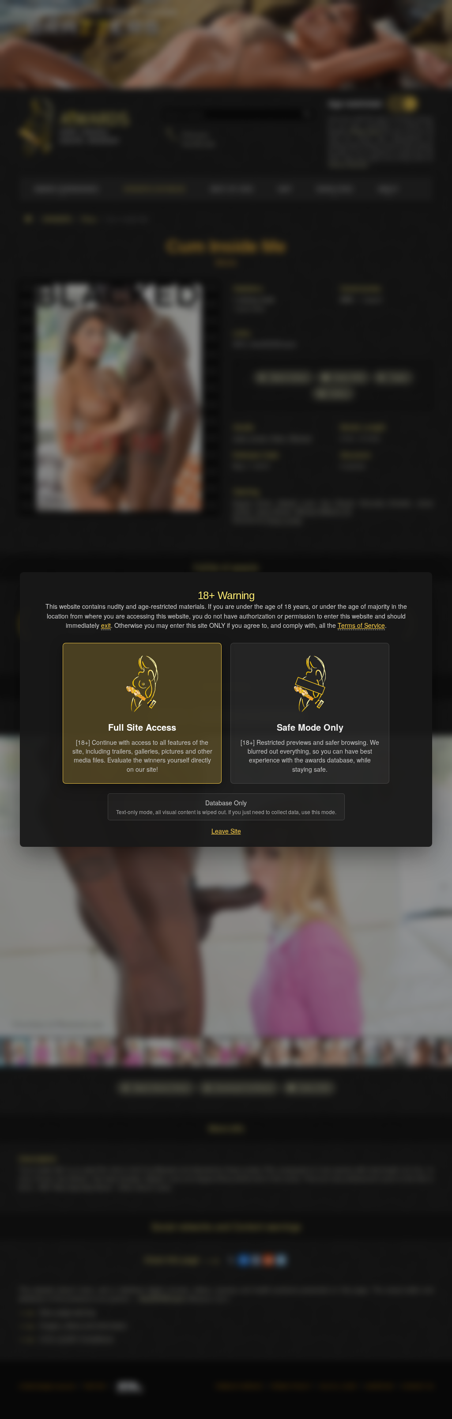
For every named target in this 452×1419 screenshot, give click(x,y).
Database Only (226, 806)
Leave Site (226, 830)
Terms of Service (361, 625)
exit (106, 625)
